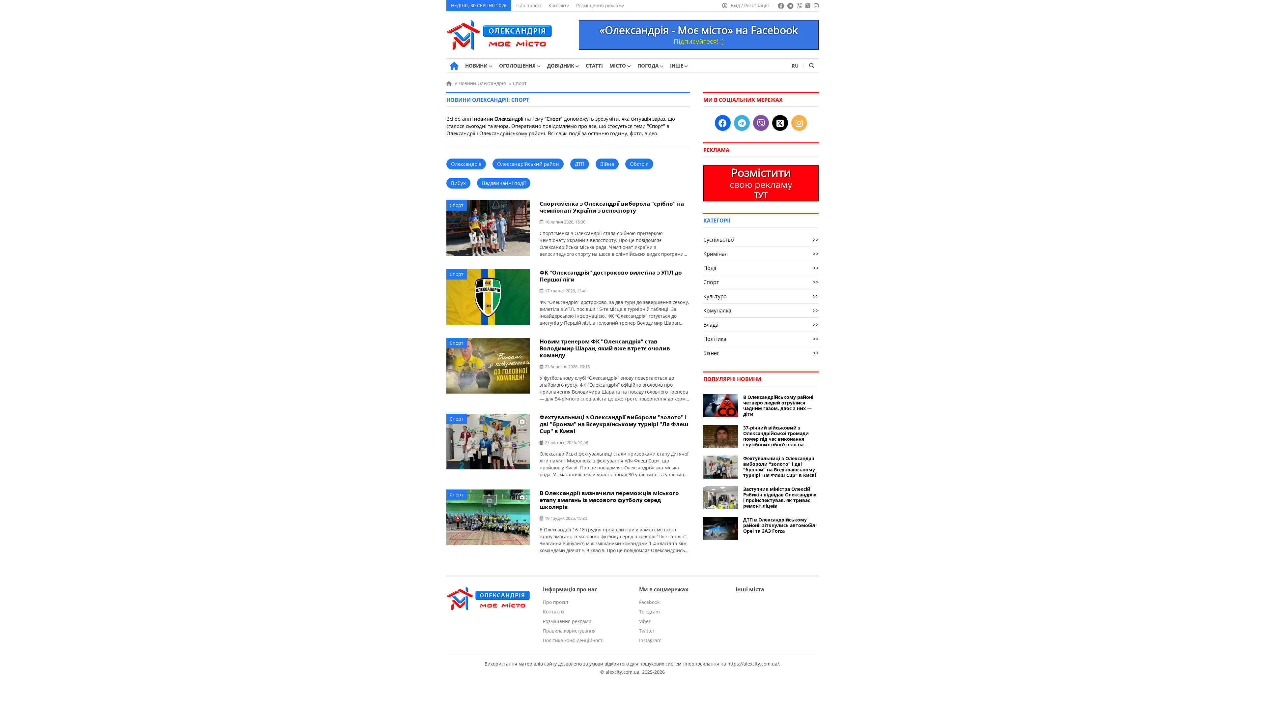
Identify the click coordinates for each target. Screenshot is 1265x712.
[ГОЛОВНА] (454, 66)
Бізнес (761, 353)
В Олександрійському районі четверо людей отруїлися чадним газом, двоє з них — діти (778, 405)
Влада (761, 324)
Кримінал (761, 253)
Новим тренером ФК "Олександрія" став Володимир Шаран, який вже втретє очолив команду (605, 348)
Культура (761, 296)
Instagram (650, 640)
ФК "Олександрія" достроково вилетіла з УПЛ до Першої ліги (611, 276)
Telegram (649, 611)
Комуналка (761, 310)
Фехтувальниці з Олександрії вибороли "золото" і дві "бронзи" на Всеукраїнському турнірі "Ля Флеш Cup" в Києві (614, 424)
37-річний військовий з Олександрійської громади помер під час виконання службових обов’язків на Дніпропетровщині (776, 436)
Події (761, 268)
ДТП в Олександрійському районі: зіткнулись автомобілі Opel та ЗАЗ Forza (780, 525)
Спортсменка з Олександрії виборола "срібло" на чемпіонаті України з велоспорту (612, 207)
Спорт (457, 205)
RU (795, 65)
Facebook (649, 602)
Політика (761, 338)
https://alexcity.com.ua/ (753, 664)
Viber (645, 621)
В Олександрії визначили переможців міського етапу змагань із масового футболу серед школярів (609, 500)
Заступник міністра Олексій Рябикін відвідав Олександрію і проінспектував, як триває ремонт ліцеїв (779, 497)
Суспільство (761, 239)
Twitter (647, 631)
